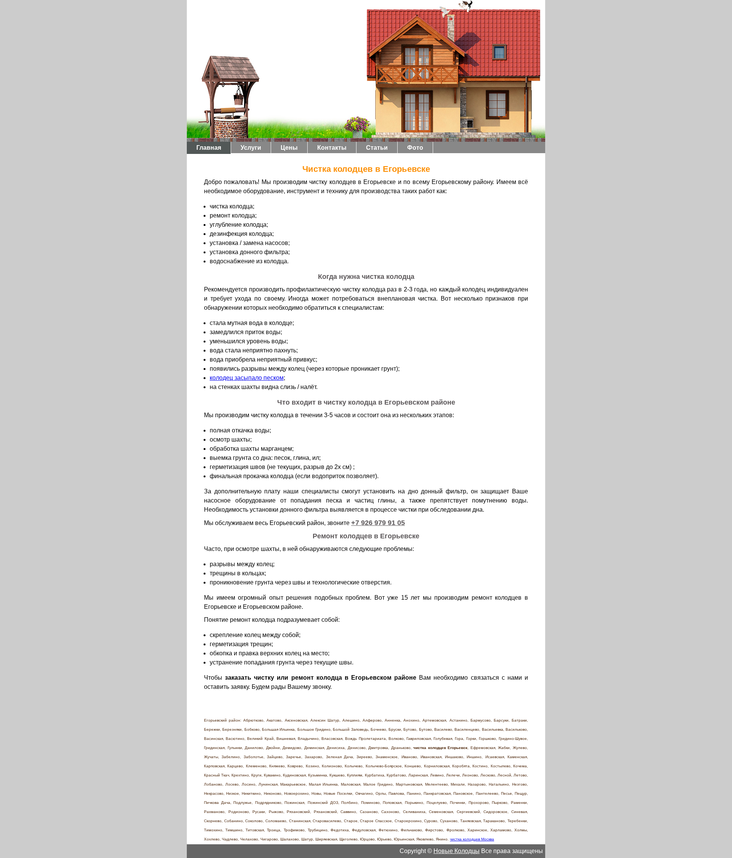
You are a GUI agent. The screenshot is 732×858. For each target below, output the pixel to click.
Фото (415, 147)
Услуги (251, 147)
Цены (289, 147)
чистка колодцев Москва (472, 839)
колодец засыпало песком (247, 378)
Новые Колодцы (456, 851)
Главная (208, 147)
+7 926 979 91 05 (378, 523)
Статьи (377, 147)
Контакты (332, 147)
